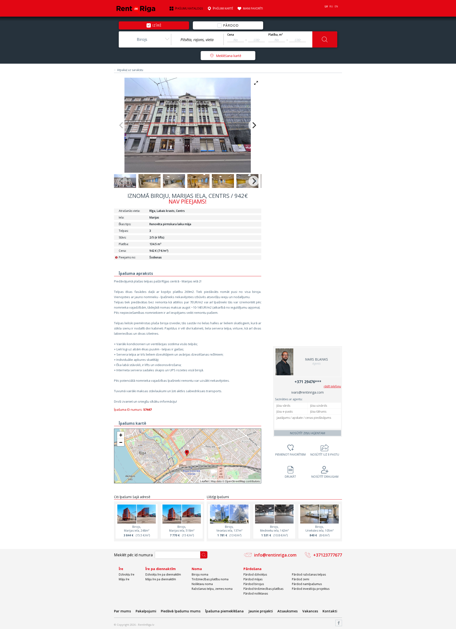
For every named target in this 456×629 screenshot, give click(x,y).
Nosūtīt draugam (324, 477)
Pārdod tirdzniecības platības (263, 589)
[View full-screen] (256, 83)
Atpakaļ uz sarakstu (130, 70)
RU (331, 6)
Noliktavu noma (202, 584)
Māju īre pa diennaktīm (160, 579)
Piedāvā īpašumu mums (180, 611)
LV (326, 6)
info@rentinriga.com (275, 555)
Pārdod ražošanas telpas (309, 574)
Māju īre (124, 579)
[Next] (253, 125)
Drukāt (290, 477)
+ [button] (120, 435)
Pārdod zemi (300, 579)
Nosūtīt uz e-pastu (324, 455)
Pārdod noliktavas (255, 593)
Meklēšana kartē (228, 55)
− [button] (120, 442)
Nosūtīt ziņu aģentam (307, 433)
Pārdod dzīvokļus (255, 574)
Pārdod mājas (252, 579)
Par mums (122, 611)
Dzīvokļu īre (126, 574)
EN (336, 6)
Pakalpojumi (146, 611)
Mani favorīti (253, 8)
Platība (275, 34)
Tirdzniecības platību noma (210, 579)
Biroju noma (200, 574)
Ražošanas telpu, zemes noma (212, 589)
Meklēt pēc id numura (133, 555)
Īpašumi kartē (223, 8)
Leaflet (204, 481)
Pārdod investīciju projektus (310, 589)
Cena (230, 34)
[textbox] (197, 39)
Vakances (310, 611)
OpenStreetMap (235, 481)
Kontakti (330, 611)
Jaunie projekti (260, 611)
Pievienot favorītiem (290, 455)
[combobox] (145, 39)
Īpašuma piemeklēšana (224, 611)
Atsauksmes (287, 611)
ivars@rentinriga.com (307, 392)
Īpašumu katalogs (189, 8)
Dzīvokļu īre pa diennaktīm (163, 574)
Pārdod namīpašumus (307, 584)
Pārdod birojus (253, 584)
